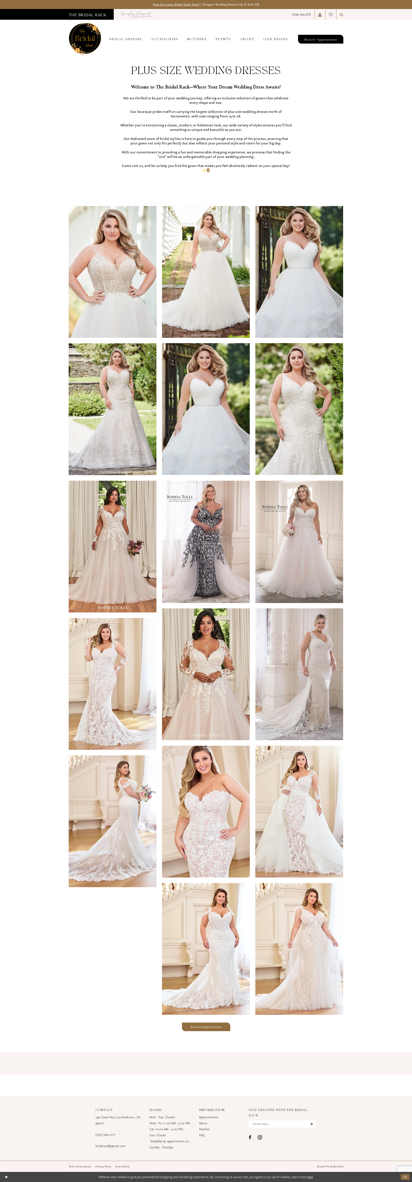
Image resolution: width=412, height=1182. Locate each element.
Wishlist (204, 1129)
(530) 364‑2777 (105, 1134)
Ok (405, 1177)
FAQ (202, 1135)
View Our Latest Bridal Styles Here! (176, 4)
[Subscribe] (310, 1124)
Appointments (208, 1117)
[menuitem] (87, 14)
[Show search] (341, 14)
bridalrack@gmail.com (110, 1146)
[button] (320, 14)
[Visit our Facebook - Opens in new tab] (250, 1137)
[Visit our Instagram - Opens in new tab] (260, 1137)
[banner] (85, 39)
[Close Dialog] (6, 1177)
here (310, 1177)
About (203, 1123)
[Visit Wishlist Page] (330, 14)
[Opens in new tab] (137, 14)
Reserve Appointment (206, 1027)
